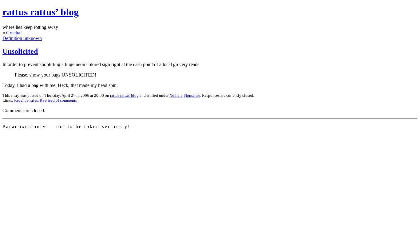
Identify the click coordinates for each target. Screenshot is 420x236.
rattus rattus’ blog (40, 12)
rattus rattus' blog (124, 95)
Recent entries (26, 100)
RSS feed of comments (58, 100)
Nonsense (192, 95)
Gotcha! (14, 32)
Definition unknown (22, 38)
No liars (175, 95)
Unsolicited (20, 51)
